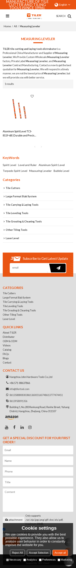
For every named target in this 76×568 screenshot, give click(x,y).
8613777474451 (54, 395)
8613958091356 (18, 401)
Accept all (60, 552)
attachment (15, 519)
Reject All (17, 552)
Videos (7, 345)
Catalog (7, 349)
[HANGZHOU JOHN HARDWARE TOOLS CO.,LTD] (34, 16)
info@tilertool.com (19, 389)
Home (7, 26)
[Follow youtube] (7, 427)
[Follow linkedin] (22, 427)
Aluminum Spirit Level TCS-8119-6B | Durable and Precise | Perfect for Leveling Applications (19, 134)
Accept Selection (38, 552)
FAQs (6, 354)
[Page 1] (35, 147)
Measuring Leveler (40, 170)
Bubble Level (61, 170)
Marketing (66, 559)
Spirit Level (9, 165)
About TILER (9, 332)
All (15, 26)
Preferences (49, 559)
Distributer (9, 336)
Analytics (32, 559)
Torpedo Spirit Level (15, 170)
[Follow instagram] (30, 427)
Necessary (15, 559)
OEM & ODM (10, 341)
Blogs (6, 358)
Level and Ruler (27, 165)
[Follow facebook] (14, 427)
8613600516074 (36, 395)
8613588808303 (18, 395)
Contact (7, 362)
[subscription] (56, 268)
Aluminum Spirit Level (52, 165)
